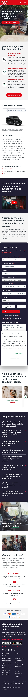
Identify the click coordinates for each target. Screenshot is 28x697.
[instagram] (6, 650)
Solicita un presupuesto (9, 22)
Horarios (17, 671)
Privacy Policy (18, 673)
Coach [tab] (10, 110)
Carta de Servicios (20, 669)
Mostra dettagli (19, 353)
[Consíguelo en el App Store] (6, 643)
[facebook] (3, 650)
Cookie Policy (18, 676)
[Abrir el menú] (24, 2)
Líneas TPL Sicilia (6, 658)
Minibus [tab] (4, 110)
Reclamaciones (19, 656)
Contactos (18, 653)
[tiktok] (15, 650)
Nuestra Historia (6, 653)
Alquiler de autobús (7, 663)
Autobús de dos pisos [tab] (19, 110)
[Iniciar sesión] (20, 2)
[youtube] (12, 650)
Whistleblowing (6, 670)
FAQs (3, 665)
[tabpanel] (14, 144)
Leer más (4, 238)
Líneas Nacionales (6, 660)
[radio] (3, 318)
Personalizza (13, 363)
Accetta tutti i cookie (14, 358)
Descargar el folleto (14, 95)
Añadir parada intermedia (12, 311)
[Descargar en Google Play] (17, 643)
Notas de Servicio (6, 668)
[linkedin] (9, 650)
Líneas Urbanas (6, 656)
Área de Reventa (19, 658)
